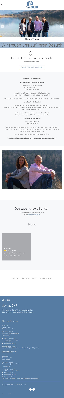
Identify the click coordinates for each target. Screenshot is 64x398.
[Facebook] (30, 389)
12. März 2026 (7, 248)
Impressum (4, 394)
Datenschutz (12, 394)
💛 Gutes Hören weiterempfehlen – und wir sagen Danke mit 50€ (14, 253)
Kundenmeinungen (34, 215)
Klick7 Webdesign (11, 384)
